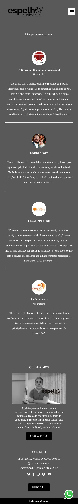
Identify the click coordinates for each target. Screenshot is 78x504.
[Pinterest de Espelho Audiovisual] (43, 474)
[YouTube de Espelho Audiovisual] (49, 474)
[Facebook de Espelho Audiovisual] (33, 474)
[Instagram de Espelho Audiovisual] (38, 474)
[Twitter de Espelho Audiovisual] (28, 474)
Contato (39, 487)
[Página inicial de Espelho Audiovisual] (25, 12)
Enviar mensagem (41, 463)
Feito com (39, 501)
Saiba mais (39, 436)
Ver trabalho (39, 74)
